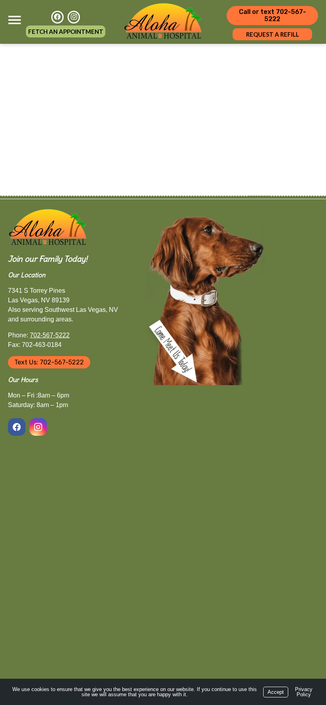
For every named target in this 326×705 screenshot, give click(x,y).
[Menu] (14, 20)
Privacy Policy (303, 691)
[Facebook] (57, 17)
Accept (276, 692)
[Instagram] (74, 17)
